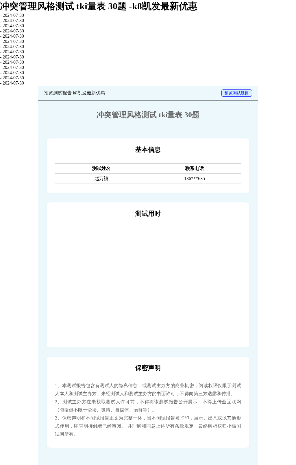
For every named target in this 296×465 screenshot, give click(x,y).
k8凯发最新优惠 (89, 92)
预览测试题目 (237, 93)
